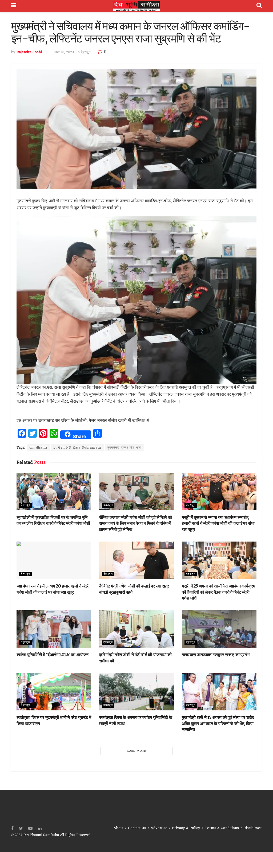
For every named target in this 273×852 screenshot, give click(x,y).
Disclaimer (252, 828)
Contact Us (137, 828)
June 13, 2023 (63, 52)
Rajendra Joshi (29, 52)
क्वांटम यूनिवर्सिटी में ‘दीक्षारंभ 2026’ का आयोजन (53, 654)
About (118, 828)
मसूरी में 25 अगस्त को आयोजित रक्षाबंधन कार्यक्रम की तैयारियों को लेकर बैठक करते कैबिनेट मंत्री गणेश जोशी (218, 592)
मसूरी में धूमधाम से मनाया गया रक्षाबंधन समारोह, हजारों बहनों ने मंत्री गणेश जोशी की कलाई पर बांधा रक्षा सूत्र (218, 523)
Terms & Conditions (222, 828)
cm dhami (38, 447)
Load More (136, 751)
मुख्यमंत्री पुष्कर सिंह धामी (124, 447)
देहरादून (85, 52)
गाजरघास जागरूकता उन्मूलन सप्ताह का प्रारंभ (216, 654)
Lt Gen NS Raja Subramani (77, 447)
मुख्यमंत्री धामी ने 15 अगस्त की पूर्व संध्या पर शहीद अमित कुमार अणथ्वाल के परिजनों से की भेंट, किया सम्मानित (218, 723)
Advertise (159, 828)
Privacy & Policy (186, 828)
